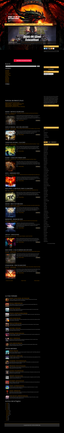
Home (6, 24)
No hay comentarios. (13, 129)
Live (44, 138)
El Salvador (45, 178)
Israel (44, 205)
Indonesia (45, 199)
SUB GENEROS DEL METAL (18, 24)
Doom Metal (7, 81)
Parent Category (31, 24)
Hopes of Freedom (37, 128)
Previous (7, 29)
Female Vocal (24, 159)
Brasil (22, 174)
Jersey (45, 209)
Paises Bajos (28, 205)
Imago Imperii (25, 251)
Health (40, 24)
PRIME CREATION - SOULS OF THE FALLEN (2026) (17, 365)
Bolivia (45, 155)
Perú (44, 220)
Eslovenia (45, 181)
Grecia (45, 193)
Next (57, 29)
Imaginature (21, 220)
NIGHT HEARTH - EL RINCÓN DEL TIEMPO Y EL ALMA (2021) (19, 188)
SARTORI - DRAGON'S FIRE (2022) (15, 318)
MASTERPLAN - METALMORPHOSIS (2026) (17, 370)
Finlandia (45, 190)
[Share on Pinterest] (22, 120)
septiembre (8, 414)
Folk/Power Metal (25, 128)
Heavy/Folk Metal (34, 113)
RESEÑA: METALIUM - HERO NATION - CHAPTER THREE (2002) (15, 106)
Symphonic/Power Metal (8, 206)
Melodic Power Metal (34, 174)
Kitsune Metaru (31, 266)
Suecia (45, 232)
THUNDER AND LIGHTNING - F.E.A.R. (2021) (15, 142)
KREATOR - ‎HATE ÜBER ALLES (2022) (15, 323)
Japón (45, 208)
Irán (44, 202)
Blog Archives (54, 142)
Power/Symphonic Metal (33, 220)
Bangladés (45, 152)
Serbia (45, 230)
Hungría (45, 196)
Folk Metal (6, 76)
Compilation (45, 129)
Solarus (35, 159)
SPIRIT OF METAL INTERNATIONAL (14, 17)
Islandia (45, 203)
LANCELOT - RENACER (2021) (12, 234)
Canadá (20, 159)
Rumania (45, 227)
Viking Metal (7, 80)
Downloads (25, 24)
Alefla (21, 174)
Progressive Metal (8, 75)
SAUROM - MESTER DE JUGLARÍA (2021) (14, 111)
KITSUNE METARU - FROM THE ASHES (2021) (15, 265)
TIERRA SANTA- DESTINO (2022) (15, 308)
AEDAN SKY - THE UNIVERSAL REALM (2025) (17, 385)
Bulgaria (45, 158)
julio (6, 416)
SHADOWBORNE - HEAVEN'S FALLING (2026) (17, 380)
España (20, 113)
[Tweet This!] (19, 120)
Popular (46, 142)
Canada (45, 161)
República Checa (46, 226)
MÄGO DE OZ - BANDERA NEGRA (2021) (16, 303)
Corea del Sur (46, 170)
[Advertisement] (24, 6)
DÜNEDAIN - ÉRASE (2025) (14, 350)
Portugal (45, 223)
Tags (49, 142)
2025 (7, 404)
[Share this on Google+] (21, 120)
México (45, 214)
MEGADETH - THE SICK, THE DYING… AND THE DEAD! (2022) (19, 298)
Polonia (24, 220)
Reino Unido (45, 224)
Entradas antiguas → (37, 280)
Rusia (44, 229)
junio (7, 417)
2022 (7, 408)
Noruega (45, 215)
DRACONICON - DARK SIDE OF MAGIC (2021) (17, 333)
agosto (7, 415)
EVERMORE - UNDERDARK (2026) (15, 390)
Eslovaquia (45, 179)
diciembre (7, 410)
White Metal (7, 79)
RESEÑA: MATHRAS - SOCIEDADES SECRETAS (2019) (13, 104)
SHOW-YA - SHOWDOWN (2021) (15, 338)
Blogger (54, 243)
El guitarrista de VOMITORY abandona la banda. (12, 102)
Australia (45, 149)
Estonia (45, 187)
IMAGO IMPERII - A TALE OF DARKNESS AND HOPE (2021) (18, 249)
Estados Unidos (46, 185)
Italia (44, 206)
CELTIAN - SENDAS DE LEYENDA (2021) (16, 343)
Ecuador (45, 176)
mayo (7, 418)
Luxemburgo (45, 212)
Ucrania (45, 238)
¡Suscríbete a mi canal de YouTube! (24, 60)
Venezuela (45, 241)
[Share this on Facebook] (18, 120)
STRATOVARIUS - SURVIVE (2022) (15, 328)
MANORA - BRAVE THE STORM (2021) (14, 203)
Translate (51, 75)
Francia (29, 128)
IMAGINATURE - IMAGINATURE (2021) (14, 219)
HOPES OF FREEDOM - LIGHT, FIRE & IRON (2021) (16, 127)
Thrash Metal (7, 74)
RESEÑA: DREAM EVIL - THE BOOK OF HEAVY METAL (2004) (14, 103)
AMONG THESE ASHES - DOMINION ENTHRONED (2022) (19, 395)
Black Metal (7, 77)
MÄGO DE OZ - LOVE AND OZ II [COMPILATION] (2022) (18, 313)
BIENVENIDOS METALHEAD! (13, 42)
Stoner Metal (7, 82)
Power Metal (7, 70)
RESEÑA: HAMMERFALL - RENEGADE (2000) (11, 105)
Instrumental (45, 135)
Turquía (45, 235)
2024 (7, 405)
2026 (7, 403)
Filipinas (45, 188)
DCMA (43, 24)
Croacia (45, 173)
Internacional (46, 200)
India (44, 197)
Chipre (45, 167)
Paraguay (45, 218)
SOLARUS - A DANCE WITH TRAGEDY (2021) (15, 157)
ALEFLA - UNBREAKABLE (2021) (12, 173)
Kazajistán (45, 211)
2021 (18, 113)
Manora (25, 205)
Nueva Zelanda (46, 217)
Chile (20, 266)
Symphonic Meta (37, 205)
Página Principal (23, 280)
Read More (38, 120)
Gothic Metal (7, 78)
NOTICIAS (36, 24)
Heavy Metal (7, 71)
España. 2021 (46, 184)
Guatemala (45, 194)
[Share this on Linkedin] (23, 120)
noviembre (7, 411)
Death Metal (7, 72)
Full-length (26, 113)
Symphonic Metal (7, 73)
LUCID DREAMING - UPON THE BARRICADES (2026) (18, 360)
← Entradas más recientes (9, 280)
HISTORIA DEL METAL (11, 24)
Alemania (45, 146)
